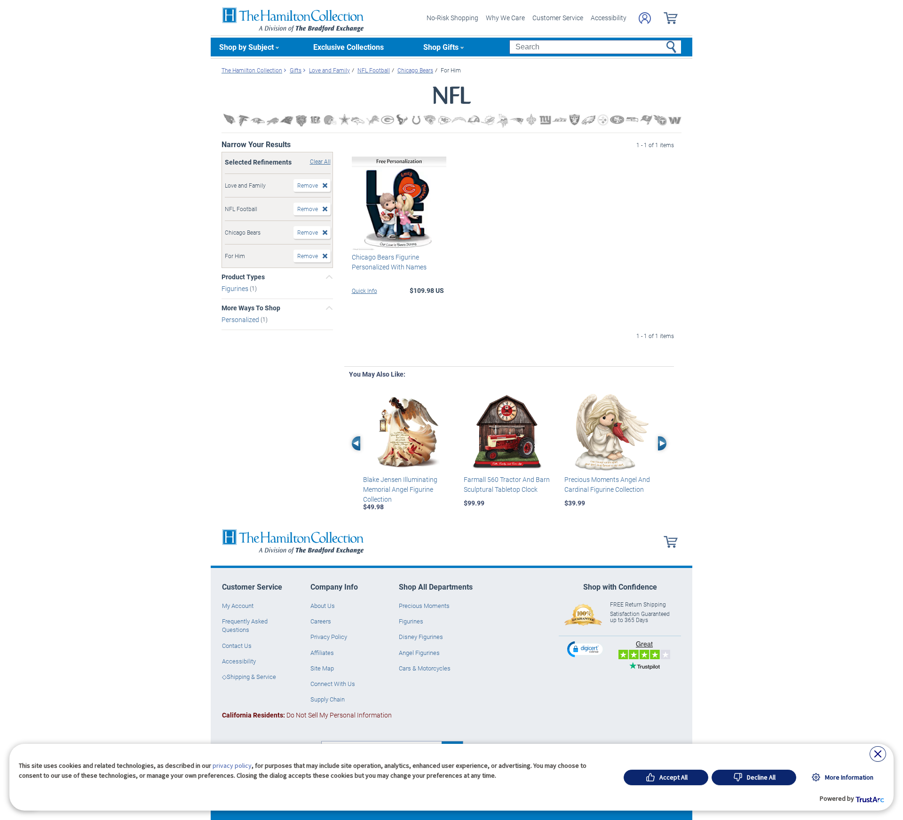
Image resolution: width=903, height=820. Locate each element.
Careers (320, 621)
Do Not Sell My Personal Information (307, 714)
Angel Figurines (419, 652)
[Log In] (645, 18)
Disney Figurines (421, 636)
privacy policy (232, 765)
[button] (586, 649)
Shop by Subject (246, 47)
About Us (322, 605)
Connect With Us (332, 683)
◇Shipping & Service (249, 676)
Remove (307, 185)
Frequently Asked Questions (245, 625)
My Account (237, 605)
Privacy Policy (328, 636)
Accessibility (608, 17)
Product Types (243, 277)
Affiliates (322, 652)
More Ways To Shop (251, 308)
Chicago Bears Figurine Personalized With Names (389, 261)
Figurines (236, 288)
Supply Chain (327, 699)
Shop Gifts (441, 47)
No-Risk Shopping (452, 17)
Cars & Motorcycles (425, 668)
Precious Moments (424, 605)
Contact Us (237, 645)
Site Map (322, 668)
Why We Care (505, 17)
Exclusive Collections (348, 47)
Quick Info (364, 290)
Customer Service (557, 17)
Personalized (241, 319)
